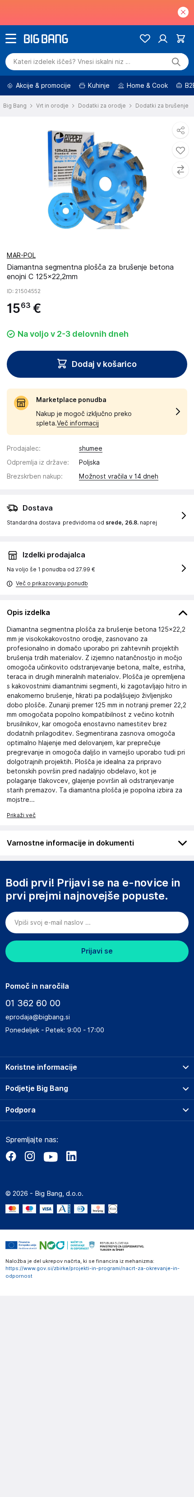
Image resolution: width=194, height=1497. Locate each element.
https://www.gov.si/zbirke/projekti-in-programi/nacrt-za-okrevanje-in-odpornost (92, 1272)
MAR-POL (21, 255)
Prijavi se (97, 951)
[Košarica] (181, 38)
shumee (90, 448)
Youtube (50, 1156)
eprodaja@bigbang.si (37, 1017)
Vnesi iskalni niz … (72, 61)
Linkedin (71, 1156)
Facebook (10, 1156)
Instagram (29, 1156)
